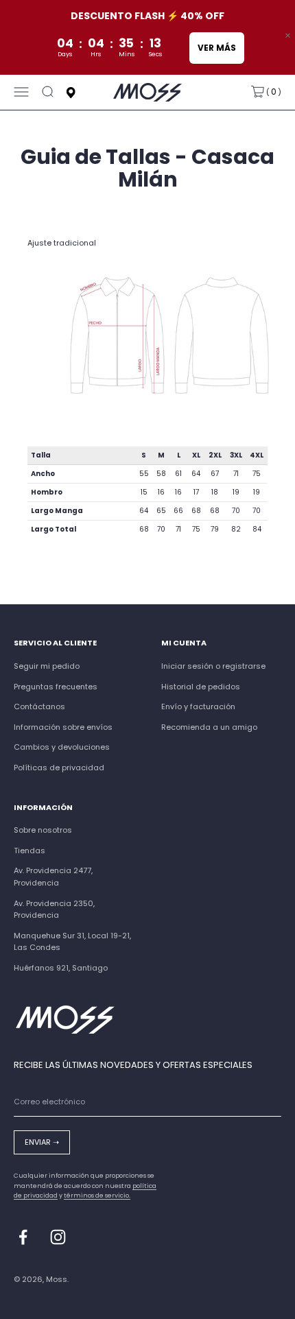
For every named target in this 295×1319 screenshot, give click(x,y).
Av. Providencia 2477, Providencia (53, 876)
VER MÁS (217, 48)
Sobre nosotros (43, 829)
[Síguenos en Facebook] (23, 1237)
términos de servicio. (97, 1195)
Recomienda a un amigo (209, 727)
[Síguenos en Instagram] (58, 1237)
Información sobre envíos (63, 727)
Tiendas (29, 850)
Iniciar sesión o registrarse (213, 666)
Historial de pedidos (200, 686)
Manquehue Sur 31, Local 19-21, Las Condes (72, 941)
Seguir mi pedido (47, 666)
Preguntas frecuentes (55, 686)
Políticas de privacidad (59, 767)
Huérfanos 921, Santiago (61, 967)
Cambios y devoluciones (62, 746)
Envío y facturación (198, 706)
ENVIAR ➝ (42, 1142)
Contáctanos (39, 706)
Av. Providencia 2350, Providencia (54, 909)
